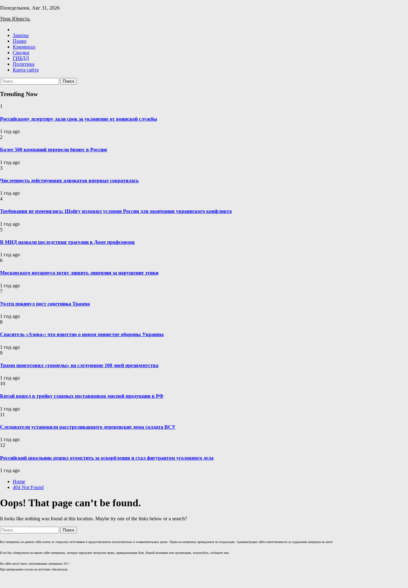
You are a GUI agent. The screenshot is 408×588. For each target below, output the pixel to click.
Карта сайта (26, 69)
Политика (23, 64)
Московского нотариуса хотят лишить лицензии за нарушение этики (79, 272)
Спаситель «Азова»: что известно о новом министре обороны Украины (82, 334)
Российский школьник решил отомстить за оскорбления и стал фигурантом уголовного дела (107, 458)
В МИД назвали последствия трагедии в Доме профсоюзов (67, 242)
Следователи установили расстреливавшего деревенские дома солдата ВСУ (88, 427)
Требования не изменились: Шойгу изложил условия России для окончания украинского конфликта (116, 211)
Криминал (24, 46)
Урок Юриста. (15, 18)
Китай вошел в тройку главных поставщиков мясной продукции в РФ (82, 396)
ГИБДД (21, 58)
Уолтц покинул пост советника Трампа (45, 303)
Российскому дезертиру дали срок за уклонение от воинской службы (78, 119)
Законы (21, 35)
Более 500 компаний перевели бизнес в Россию (53, 149)
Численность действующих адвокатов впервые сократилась (69, 180)
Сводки (21, 52)
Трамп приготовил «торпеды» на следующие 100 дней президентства (79, 365)
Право (19, 41)
